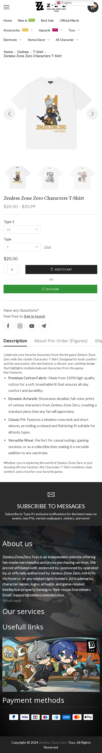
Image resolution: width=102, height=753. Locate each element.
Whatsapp (11, 600)
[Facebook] (8, 326)
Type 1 (9, 221)
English (66, 3)
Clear (47, 247)
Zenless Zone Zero (53, 742)
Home (8, 52)
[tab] (15, 342)
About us (17, 543)
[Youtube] (32, 326)
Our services (23, 611)
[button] (6, 7)
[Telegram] (43, 326)
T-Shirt (38, 52)
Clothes (23, 52)
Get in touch (34, 316)
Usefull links (22, 627)
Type (7, 239)
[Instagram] (20, 326)
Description (15, 340)
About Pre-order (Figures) (61, 340)
